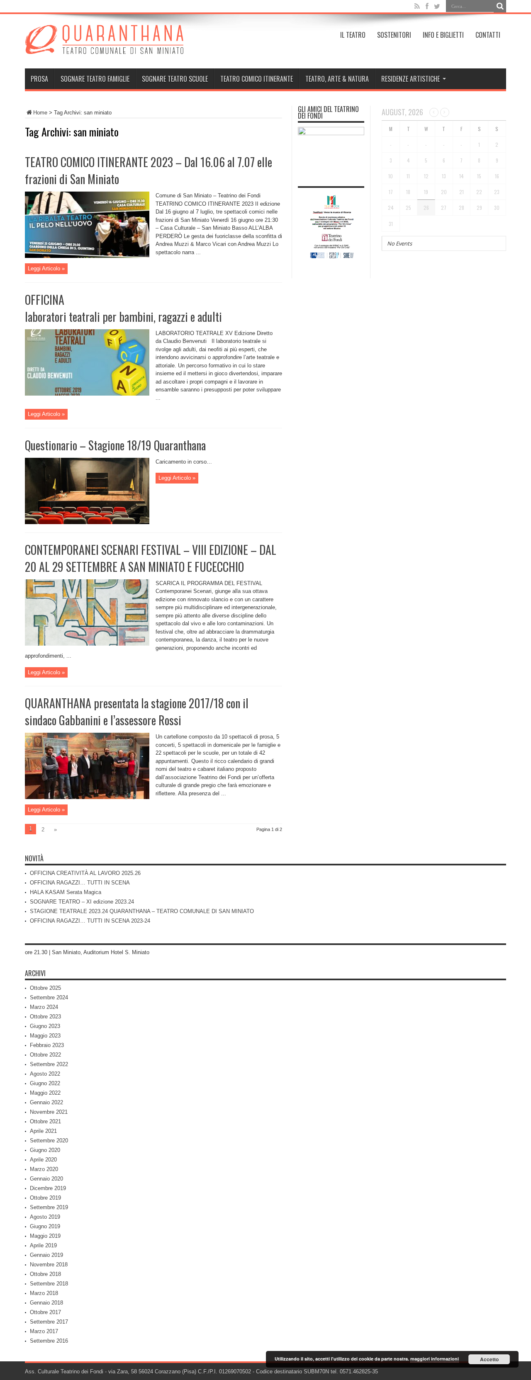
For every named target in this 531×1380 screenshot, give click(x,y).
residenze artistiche (410, 79)
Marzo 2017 (44, 1331)
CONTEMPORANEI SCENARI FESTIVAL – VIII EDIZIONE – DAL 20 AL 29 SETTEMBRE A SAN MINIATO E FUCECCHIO (150, 558)
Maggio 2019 (45, 1236)
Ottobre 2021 (45, 1121)
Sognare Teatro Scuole (175, 79)
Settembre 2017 (49, 1322)
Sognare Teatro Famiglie (95, 79)
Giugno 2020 (45, 1150)
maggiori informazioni (434, 1359)
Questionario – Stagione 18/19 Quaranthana (115, 445)
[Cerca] (500, 6)
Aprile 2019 (43, 1245)
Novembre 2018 (49, 1264)
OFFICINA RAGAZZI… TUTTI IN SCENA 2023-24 (90, 921)
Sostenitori (394, 35)
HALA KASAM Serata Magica (65, 892)
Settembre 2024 (49, 997)
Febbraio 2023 (47, 1045)
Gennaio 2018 (46, 1303)
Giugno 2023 (45, 1026)
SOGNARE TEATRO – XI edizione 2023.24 (82, 902)
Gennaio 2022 (46, 1102)
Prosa (39, 79)
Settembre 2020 (49, 1140)
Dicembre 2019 (48, 1188)
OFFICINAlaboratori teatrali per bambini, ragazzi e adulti (123, 308)
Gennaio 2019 (46, 1255)
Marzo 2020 (44, 1169)
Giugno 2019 (45, 1226)
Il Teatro (352, 35)
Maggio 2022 (45, 1093)
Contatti (487, 35)
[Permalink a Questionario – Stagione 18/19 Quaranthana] (87, 522)
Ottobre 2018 (45, 1274)
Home (40, 112)
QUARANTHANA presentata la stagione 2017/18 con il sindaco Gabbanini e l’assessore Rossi (136, 712)
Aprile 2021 (43, 1131)
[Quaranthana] (104, 48)
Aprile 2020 (43, 1159)
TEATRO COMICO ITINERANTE (256, 79)
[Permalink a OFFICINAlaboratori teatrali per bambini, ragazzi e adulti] (87, 394)
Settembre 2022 (49, 1064)
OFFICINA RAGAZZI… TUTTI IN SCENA (80, 883)
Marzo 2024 (44, 1007)
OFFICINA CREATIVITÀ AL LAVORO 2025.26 (85, 873)
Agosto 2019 (45, 1217)
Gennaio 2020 (46, 1179)
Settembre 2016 (49, 1341)
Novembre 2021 (49, 1112)
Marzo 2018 (44, 1293)
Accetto (489, 1359)
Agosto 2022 (45, 1074)
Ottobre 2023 (45, 1016)
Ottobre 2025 (45, 988)
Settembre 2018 (49, 1283)
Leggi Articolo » (46, 268)
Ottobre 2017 (45, 1312)
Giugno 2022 (45, 1083)
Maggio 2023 (45, 1036)
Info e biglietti (443, 35)
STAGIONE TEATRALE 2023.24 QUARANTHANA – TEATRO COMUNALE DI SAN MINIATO (142, 911)
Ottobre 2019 (45, 1198)
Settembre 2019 (49, 1207)
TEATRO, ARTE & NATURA (337, 79)
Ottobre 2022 (45, 1055)
